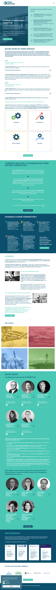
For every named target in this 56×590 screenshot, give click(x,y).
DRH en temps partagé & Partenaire (25, 494)
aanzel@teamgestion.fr (11, 402)
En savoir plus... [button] (6, 580)
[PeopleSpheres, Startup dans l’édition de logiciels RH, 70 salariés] (34, 546)
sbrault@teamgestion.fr (27, 402)
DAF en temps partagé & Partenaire (9, 494)
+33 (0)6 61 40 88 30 (41, 401)
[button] (4, 581)
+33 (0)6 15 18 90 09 (10, 401)
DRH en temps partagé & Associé (26, 426)
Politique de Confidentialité (35, 585)
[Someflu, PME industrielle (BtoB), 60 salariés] (22, 546)
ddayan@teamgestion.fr (11, 432)
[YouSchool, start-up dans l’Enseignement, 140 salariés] (10, 546)
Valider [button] (11, 586)
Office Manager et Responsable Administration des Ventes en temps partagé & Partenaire (10, 518)
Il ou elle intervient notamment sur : (13, 70)
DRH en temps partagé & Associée (26, 397)
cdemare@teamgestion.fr (42, 402)
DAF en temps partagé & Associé (10, 397)
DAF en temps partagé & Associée (10, 426)
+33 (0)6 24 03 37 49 (26, 431)
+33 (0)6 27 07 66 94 (26, 401)
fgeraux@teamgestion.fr (27, 432)
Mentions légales (27, 585)
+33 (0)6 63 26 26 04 (10, 431)
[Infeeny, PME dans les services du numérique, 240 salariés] (46, 546)
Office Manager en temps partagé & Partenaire (26, 518)
